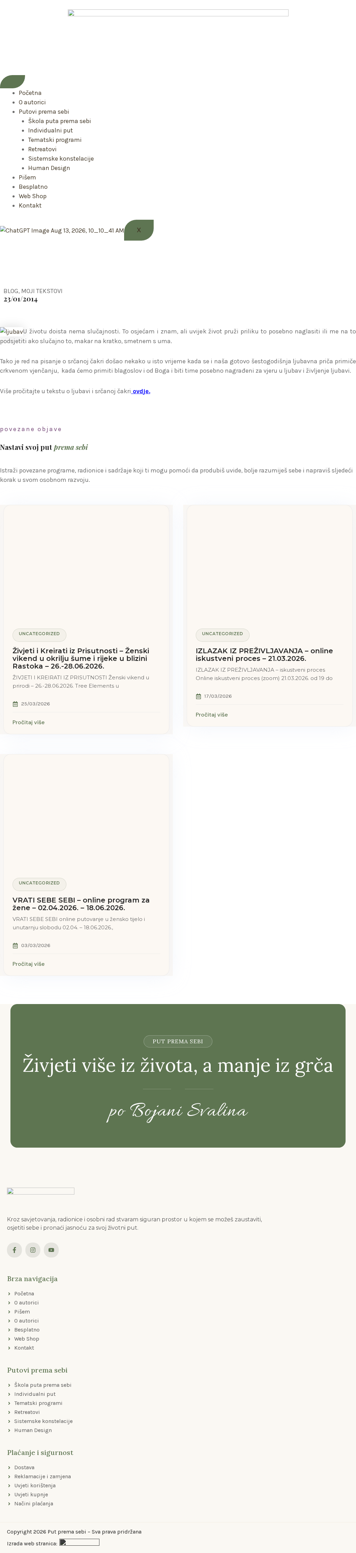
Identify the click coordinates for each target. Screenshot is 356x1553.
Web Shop (33, 196)
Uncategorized (39, 633)
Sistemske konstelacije (61, 158)
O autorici (32, 102)
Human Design (49, 168)
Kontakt (30, 205)
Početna (30, 93)
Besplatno (33, 187)
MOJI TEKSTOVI (42, 291)
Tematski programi (55, 140)
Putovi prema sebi (44, 111)
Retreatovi (42, 149)
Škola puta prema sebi (59, 121)
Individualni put (50, 130)
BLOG (10, 291)
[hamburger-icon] (12, 81)
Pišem (27, 177)
